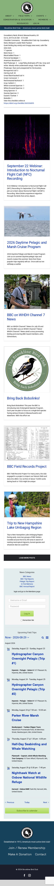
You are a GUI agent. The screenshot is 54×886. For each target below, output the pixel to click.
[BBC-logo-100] (27, 2)
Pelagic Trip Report (27, 581)
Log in (27, 613)
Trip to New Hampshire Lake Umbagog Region (24, 525)
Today (27, 802)
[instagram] (29, 875)
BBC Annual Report (27, 586)
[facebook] (24, 875)
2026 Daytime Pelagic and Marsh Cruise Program (27, 244)
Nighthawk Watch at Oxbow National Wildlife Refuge (29, 777)
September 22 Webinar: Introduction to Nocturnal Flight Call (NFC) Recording (26, 172)
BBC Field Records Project (26, 466)
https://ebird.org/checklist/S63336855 (19, 103)
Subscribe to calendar (27, 810)
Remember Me (28, 620)
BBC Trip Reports (27, 579)
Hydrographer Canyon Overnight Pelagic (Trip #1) (28, 658)
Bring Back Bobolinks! (23, 398)
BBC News (27, 576)
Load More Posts (27, 558)
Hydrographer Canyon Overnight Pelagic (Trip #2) (28, 689)
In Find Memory (27, 584)
